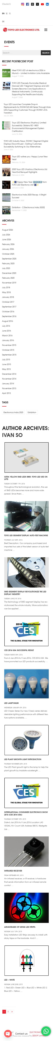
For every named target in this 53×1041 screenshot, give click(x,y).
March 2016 (7, 335)
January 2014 (8, 383)
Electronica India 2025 (13, 412)
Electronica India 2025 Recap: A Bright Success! (29, 196)
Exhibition (32, 412)
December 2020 (9, 273)
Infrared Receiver (13, 870)
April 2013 (6, 393)
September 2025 (9, 258)
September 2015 (9, 354)
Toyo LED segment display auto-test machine (26, 535)
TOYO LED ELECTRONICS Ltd (33, 1032)
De (3, 21)
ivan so (12, 435)
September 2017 (9, 306)
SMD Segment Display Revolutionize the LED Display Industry (25, 592)
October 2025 (8, 253)
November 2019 (9, 282)
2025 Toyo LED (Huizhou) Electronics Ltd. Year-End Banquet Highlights (30, 170)
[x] (37, 4)
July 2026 (6, 234)
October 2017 (8, 301)
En (3, 13)
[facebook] (27, 4)
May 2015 (6, 369)
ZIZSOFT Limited (39, 1035)
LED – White (9, 979)
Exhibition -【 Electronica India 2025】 (29, 207)
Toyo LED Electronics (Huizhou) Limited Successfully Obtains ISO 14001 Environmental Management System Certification (29, 126)
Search (45, 52)
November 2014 (9, 378)
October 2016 (8, 311)
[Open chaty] (8, 1033)
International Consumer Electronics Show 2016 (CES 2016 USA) (26, 813)
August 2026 (7, 229)
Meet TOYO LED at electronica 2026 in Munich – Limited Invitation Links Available (31, 71)
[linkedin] (47, 4)
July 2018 (6, 287)
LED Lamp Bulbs (11, 703)
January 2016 (8, 340)
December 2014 (9, 374)
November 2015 (9, 345)
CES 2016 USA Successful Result (19, 650)
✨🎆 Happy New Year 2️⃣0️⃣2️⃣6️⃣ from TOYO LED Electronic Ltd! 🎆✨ (29, 183)
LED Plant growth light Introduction (22, 759)
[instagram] (22, 4)
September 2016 (9, 316)
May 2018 (6, 292)
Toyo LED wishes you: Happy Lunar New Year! (30, 158)
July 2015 (6, 359)
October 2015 (8, 350)
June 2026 (6, 239)
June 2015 (6, 364)
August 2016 (7, 321)
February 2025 (8, 263)
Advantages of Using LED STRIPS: (20, 926)
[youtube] (42, 4)
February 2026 (8, 244)
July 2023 (6, 268)
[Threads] (32, 4)
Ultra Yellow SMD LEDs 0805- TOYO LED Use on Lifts (25, 478)
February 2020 (8, 277)
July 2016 (6, 325)
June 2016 (6, 330)
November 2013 (9, 388)
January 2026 (8, 249)
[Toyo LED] (21, 29)
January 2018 (8, 297)
